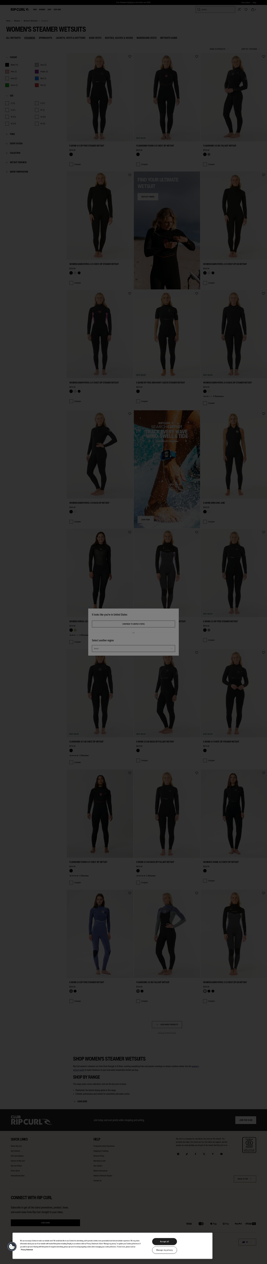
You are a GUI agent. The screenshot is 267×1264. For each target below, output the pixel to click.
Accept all (164, 1242)
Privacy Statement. (27, 1249)
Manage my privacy (164, 1250)
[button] (12, 1246)
